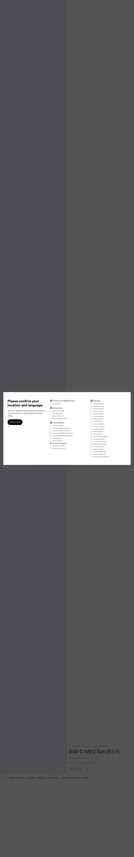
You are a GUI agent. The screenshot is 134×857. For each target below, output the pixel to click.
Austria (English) (98, 404)
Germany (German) (99, 426)
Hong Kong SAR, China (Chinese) (62, 433)
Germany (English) (98, 424)
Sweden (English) (98, 449)
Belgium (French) (98, 411)
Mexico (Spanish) (57, 416)
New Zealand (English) (59, 443)
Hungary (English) (98, 429)
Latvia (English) (97, 434)
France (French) (98, 421)
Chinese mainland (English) (61, 430)
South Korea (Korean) (59, 448)
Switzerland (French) (99, 452)
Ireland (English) (98, 431)
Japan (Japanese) (57, 441)
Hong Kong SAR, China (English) (62, 436)
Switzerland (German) (99, 454)
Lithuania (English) (98, 439)
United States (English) (59, 418)
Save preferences (15, 422)
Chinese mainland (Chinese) (61, 428)
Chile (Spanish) (57, 413)
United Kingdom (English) (101, 457)
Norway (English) (98, 446)
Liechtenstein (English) (100, 436)
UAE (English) (56, 404)
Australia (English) (58, 425)
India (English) (56, 438)
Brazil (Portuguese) (58, 411)
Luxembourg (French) (99, 441)
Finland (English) (98, 419)
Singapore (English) (58, 446)
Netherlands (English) (100, 444)
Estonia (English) (98, 416)
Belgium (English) (98, 409)
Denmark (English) (98, 414)
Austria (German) (98, 406)
